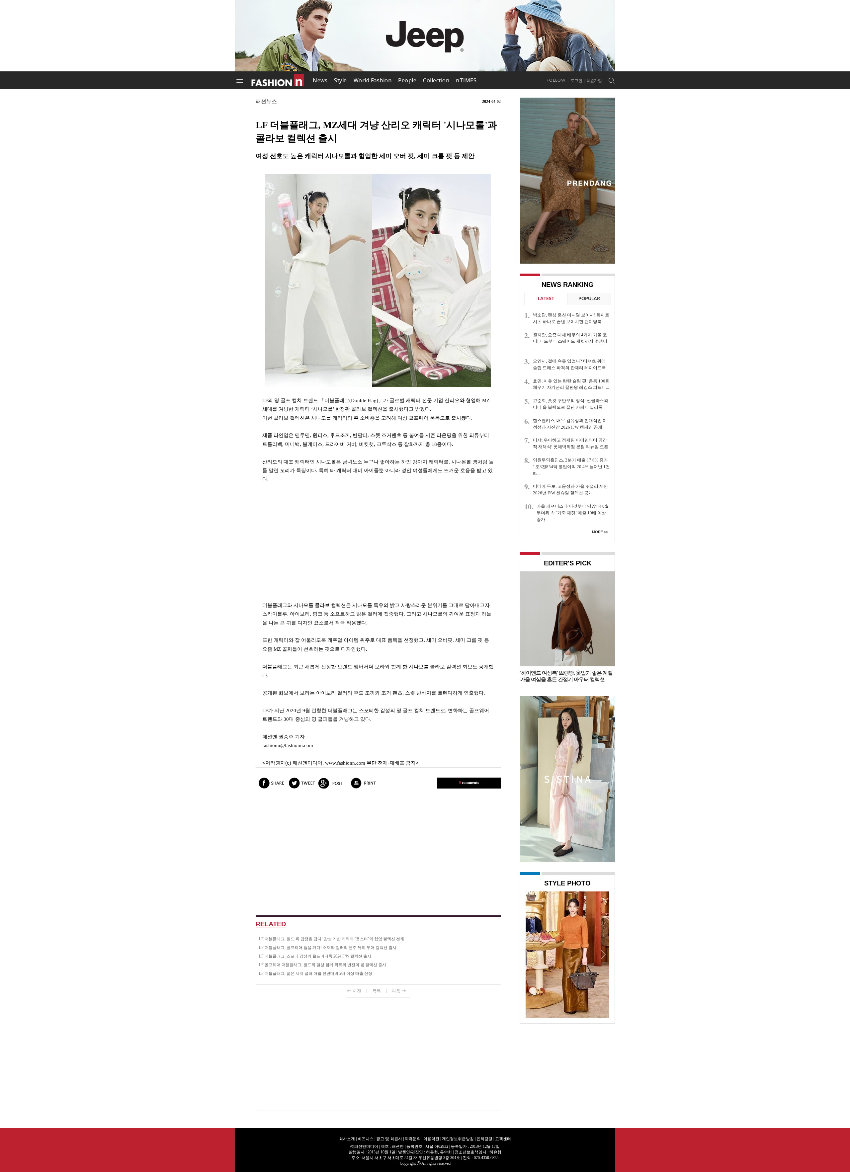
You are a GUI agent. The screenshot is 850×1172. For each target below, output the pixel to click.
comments (469, 782)
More (597, 532)
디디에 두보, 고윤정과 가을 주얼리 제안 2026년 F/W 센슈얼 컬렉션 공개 (570, 489)
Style (340, 80)
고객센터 (503, 1138)
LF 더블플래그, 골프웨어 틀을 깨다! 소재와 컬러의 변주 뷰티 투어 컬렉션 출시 (327, 947)
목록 (376, 990)
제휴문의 (413, 1138)
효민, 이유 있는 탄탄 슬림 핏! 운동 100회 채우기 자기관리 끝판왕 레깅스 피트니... (571, 384)
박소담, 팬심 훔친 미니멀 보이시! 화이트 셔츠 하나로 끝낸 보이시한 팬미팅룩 (571, 318)
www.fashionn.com (345, 763)
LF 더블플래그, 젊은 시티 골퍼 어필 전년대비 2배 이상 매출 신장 (315, 973)
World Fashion (373, 80)
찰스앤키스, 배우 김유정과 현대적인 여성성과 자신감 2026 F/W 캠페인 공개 (570, 424)
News (320, 80)
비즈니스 (366, 1138)
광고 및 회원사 (389, 1138)
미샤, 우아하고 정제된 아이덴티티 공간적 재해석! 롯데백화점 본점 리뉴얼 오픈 (570, 443)
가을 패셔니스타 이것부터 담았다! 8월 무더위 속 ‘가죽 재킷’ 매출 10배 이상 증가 (573, 513)
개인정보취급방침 (458, 1138)
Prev (532, 954)
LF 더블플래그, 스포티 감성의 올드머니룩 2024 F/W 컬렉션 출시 (315, 956)
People (407, 80)
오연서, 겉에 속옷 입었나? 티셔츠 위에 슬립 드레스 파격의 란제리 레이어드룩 (569, 364)
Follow (556, 80)
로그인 (576, 80)
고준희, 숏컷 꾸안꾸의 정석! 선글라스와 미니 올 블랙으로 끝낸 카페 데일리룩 (570, 404)
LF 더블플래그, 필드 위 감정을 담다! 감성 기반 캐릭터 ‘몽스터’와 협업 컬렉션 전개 (331, 939)
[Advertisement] (378, 542)
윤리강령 (484, 1138)
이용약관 (431, 1138)
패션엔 (277, 80)
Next (602, 954)
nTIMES (466, 80)
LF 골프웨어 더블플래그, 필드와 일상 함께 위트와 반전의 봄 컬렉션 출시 (322, 965)
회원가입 (594, 80)
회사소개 (347, 1138)
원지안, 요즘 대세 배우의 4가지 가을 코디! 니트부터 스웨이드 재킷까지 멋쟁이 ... (570, 341)
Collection (436, 80)
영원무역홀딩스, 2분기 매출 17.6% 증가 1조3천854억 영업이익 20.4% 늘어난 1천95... (571, 467)
